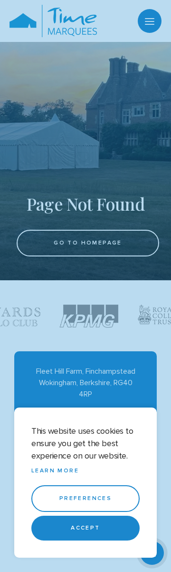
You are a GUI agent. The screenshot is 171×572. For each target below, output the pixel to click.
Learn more (55, 470)
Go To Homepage (88, 242)
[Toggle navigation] (150, 21)
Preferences (85, 498)
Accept (85, 527)
